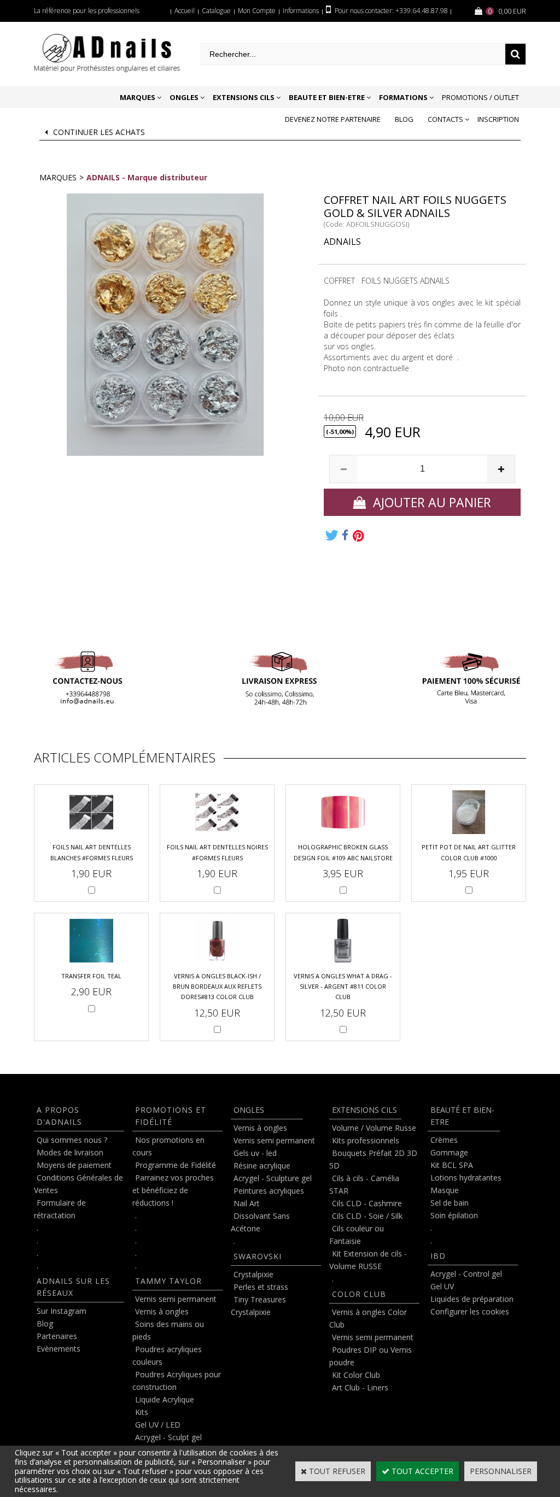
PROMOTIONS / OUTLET (480, 97)
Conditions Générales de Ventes (78, 1183)
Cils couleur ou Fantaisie (356, 1234)
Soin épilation (454, 1215)
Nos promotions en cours (168, 1146)
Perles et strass (261, 1287)
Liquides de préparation (472, 1299)
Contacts (445, 119)
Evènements (58, 1348)
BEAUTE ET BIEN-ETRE (327, 97)
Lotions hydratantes (465, 1177)
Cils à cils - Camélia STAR (364, 1184)
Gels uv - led (255, 1153)
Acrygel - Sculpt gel (168, 1437)
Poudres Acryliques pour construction (176, 1380)
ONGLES (184, 97)
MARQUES (137, 97)
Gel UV (442, 1286)
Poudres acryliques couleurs (167, 1355)
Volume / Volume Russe (374, 1128)
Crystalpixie (253, 1274)
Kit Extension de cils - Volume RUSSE (368, 1259)
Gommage (449, 1152)
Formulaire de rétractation (60, 1208)
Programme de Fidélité (175, 1165)
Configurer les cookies (469, 1311)
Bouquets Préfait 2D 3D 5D (373, 1159)
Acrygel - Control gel (466, 1274)
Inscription (498, 119)
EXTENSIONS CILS (244, 97)
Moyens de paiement (74, 1165)
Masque (444, 1190)
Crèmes (444, 1140)
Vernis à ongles (162, 1311)
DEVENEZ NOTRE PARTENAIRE (333, 119)
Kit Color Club (356, 1375)
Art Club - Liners (360, 1387)
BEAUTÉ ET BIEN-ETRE (462, 1116)
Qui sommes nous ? (72, 1140)
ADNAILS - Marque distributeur (146, 177)
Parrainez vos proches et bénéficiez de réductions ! (173, 1190)
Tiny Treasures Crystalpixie (258, 1305)
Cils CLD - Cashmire (367, 1203)
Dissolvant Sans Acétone (260, 1222)
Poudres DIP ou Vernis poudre (370, 1356)
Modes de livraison (70, 1152)
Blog (404, 119)
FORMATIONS (403, 97)
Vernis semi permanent (176, 1299)
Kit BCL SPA (451, 1165)
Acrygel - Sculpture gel (273, 1178)
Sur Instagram (61, 1311)
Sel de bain (449, 1202)
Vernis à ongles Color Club (368, 1318)
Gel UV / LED (157, 1424)
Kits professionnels (365, 1140)
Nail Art (247, 1203)
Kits (141, 1412)
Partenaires (57, 1336)
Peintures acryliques (269, 1190)
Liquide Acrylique (164, 1399)
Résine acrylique (262, 1165)
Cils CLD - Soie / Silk (367, 1216)
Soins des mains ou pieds (168, 1330)
